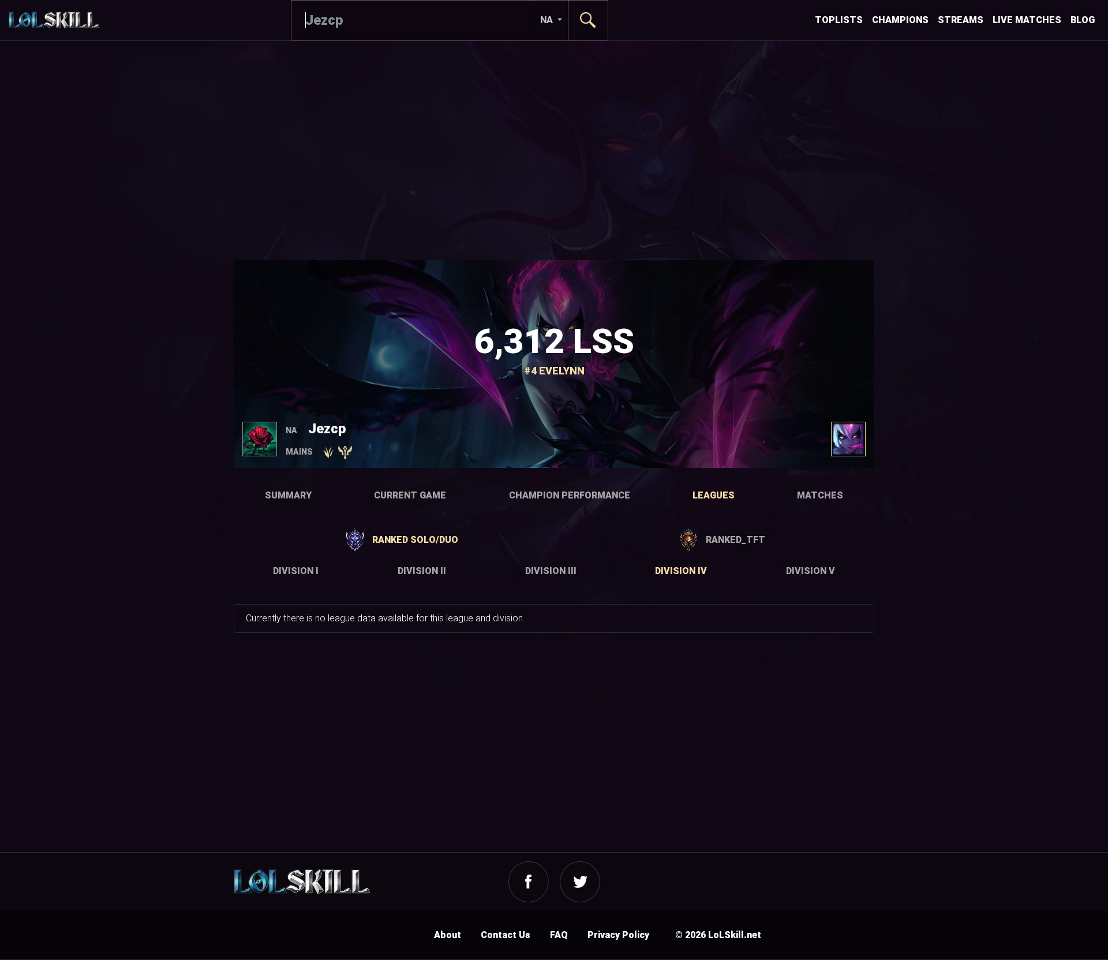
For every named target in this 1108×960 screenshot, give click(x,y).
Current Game (410, 495)
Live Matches (1027, 19)
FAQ (559, 934)
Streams (960, 19)
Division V (810, 570)
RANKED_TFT (735, 539)
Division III (551, 570)
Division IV (681, 570)
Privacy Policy (618, 934)
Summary (288, 495)
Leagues (713, 495)
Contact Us (505, 934)
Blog (1082, 19)
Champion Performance (569, 495)
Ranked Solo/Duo (415, 539)
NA (547, 19)
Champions (900, 19)
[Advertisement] (554, 150)
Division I (296, 570)
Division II (422, 570)
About (447, 934)
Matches (820, 495)
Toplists (839, 19)
